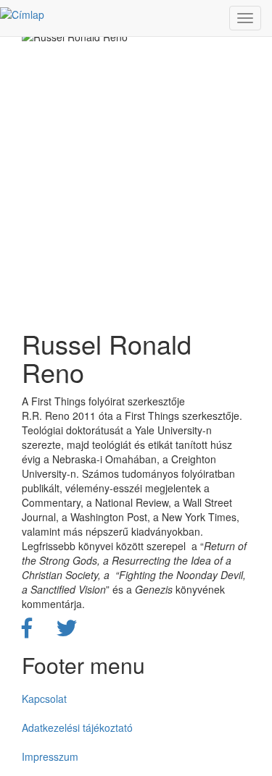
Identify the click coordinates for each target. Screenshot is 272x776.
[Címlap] (22, 14)
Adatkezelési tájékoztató (77, 727)
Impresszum (50, 756)
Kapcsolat (44, 698)
